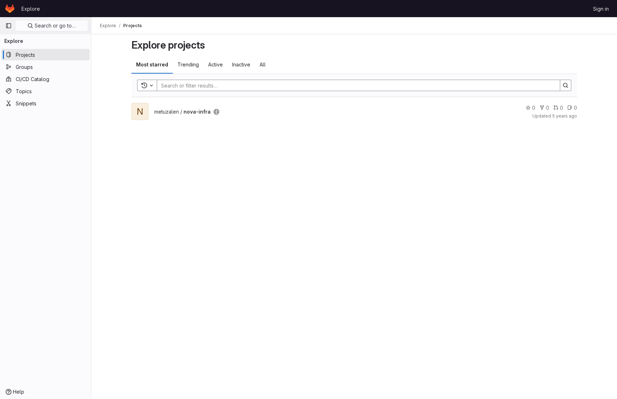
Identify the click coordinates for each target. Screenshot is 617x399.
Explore (30, 9)
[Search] (565, 85)
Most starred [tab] (152, 64)
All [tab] (263, 64)
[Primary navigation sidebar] (8, 25)
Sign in (601, 9)
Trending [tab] (188, 64)
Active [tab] (215, 64)
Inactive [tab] (241, 64)
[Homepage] (10, 8)
